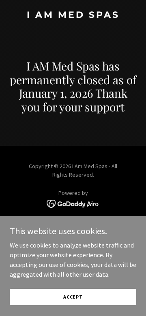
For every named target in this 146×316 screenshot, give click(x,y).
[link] (73, 15)
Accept (73, 297)
